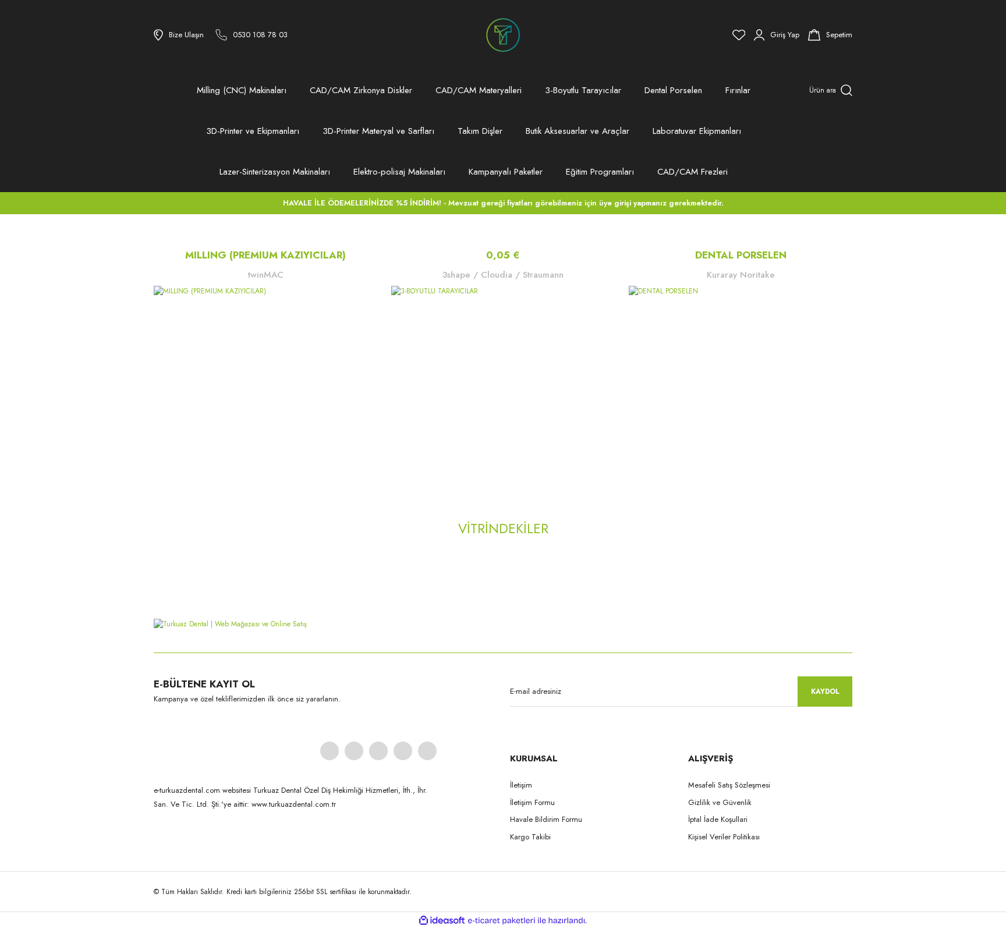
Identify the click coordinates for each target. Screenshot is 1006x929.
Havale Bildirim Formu (546, 819)
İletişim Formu (532, 802)
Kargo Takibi (530, 836)
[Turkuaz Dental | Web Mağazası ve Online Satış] (503, 623)
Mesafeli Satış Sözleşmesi (729, 784)
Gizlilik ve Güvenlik (720, 802)
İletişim (521, 784)
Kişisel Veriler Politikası (724, 836)
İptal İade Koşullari (718, 819)
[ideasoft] (442, 921)
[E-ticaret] (501, 921)
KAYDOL (825, 691)
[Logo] (503, 34)
